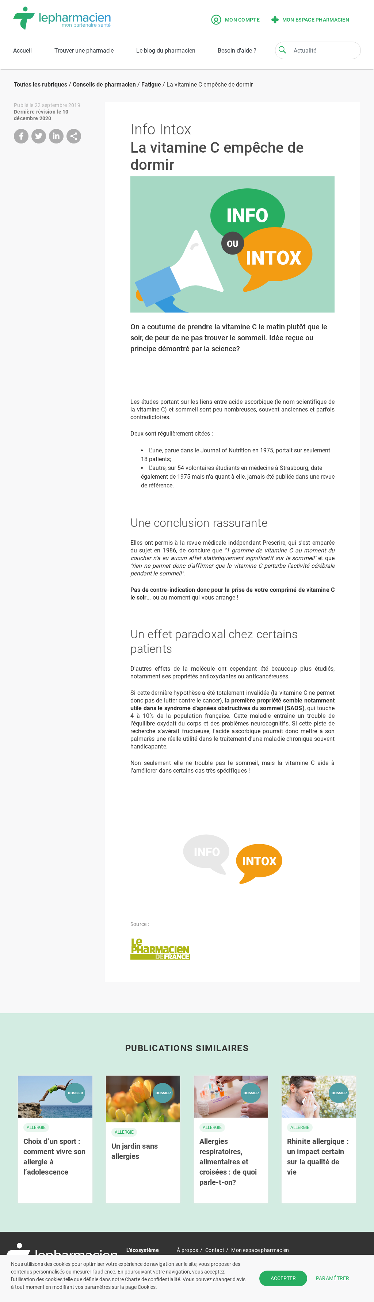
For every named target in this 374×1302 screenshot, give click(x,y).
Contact (214, 1250)
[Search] (282, 49)
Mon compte (242, 20)
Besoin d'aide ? (237, 50)
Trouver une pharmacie (84, 50)
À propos (187, 1250)
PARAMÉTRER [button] (333, 1278)
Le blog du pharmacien (165, 50)
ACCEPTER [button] (283, 1278)
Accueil (22, 50)
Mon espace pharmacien (315, 20)
